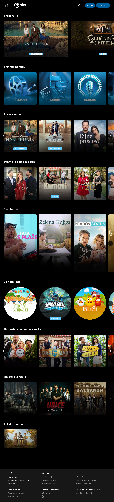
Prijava (90, 5)
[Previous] (3, 39)
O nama (78, 484)
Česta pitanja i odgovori (16, 493)
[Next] (110, 39)
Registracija (103, 5)
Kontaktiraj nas (13, 496)
